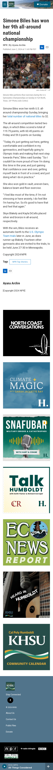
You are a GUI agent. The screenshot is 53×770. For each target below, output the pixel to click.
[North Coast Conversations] (26, 333)
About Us (10, 713)
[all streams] (49, 766)
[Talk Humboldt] (26, 490)
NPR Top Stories (20, 262)
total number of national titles (24, 116)
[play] (4, 766)
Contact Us (11, 719)
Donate (43, 4)
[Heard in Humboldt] (26, 595)
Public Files (11, 726)
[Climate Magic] (26, 385)
